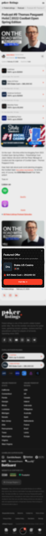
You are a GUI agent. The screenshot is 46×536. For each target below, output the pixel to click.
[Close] (41, 250)
